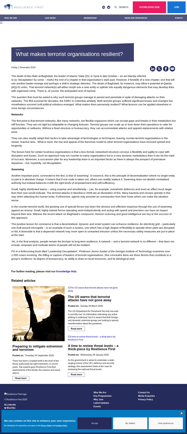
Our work (50, 18)
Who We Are (10, 18)
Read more (21, 378)
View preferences (166, 423)
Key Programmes (103, 396)
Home (18, 50)
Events (179, 18)
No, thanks (130, 423)
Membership (90, 18)
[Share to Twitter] (159, 68)
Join (176, 7)
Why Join (98, 399)
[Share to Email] (172, 68)
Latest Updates (101, 403)
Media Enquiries (146, 396)
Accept (94, 423)
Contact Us (144, 392)
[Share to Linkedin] (152, 68)
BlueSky (10, 408)
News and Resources (136, 18)
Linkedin (11, 405)
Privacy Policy (145, 399)
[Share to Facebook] (166, 68)
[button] (181, 413)
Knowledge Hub (149, 7)
